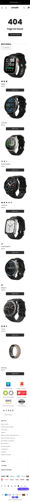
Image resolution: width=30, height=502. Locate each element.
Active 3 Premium (5, 164)
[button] (2, 7)
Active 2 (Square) (5, 246)
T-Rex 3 (3, 329)
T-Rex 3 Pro (4, 205)
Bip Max (3, 84)
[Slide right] (28, 2)
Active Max (4, 122)
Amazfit (12, 499)
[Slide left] (1, 2)
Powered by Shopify (18, 499)
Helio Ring (3, 367)
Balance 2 (3, 287)
